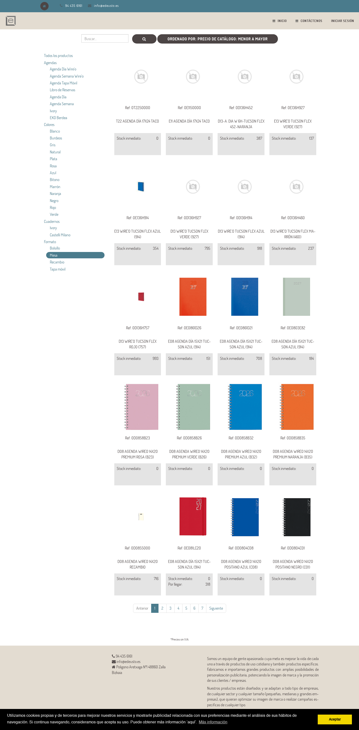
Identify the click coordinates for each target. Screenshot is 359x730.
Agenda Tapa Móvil (63, 82)
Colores (49, 124)
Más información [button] (213, 722)
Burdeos (56, 137)
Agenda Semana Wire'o (67, 76)
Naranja (55, 193)
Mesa (53, 255)
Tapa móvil (57, 269)
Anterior (142, 608)
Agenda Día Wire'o (63, 68)
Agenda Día (58, 96)
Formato (50, 241)
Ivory (53, 110)
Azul (53, 172)
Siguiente (216, 608)
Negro (54, 200)
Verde (54, 214)
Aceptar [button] (335, 719)
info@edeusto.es (106, 5)
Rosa (53, 165)
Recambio (57, 261)
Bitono (54, 179)
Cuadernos (52, 221)
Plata (53, 158)
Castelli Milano (60, 234)
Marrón (55, 186)
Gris (52, 144)
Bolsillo (55, 248)
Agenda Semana (62, 103)
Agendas (50, 62)
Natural (55, 151)
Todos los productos (58, 55)
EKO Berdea (58, 117)
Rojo (53, 207)
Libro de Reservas (62, 89)
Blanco (55, 131)
